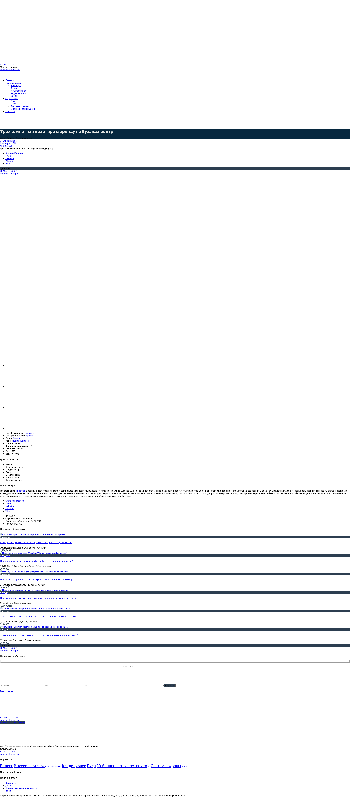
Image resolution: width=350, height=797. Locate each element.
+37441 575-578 (8, 64)
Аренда (29, 435)
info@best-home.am (10, 69)
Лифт (91, 766)
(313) (9, 140)
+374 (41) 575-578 (9, 171)
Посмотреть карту (9, 173)
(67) (6, 146)
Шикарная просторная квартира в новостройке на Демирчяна (36, 542)
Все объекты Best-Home (12, 722)
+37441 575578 (7, 751)
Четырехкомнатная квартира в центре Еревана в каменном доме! (39, 634)
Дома (8, 785)
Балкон (6, 766)
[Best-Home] (20, 715)
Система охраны (166, 766)
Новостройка (134, 766)
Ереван (16, 438)
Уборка (184, 767)
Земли (8, 791)
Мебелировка (109, 766)
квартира (20, 491)
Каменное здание (53, 766)
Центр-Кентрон (21, 441)
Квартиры (29, 433)
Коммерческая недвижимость (21, 788)
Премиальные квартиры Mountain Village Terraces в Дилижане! (36, 560)
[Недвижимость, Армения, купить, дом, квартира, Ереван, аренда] (20, 75)
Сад (149, 767)
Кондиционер (74, 766)
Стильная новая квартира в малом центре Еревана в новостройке (38, 616)
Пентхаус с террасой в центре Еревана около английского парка (37, 579)
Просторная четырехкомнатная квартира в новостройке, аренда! (38, 597)
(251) (8, 143)
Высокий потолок (29, 766)
